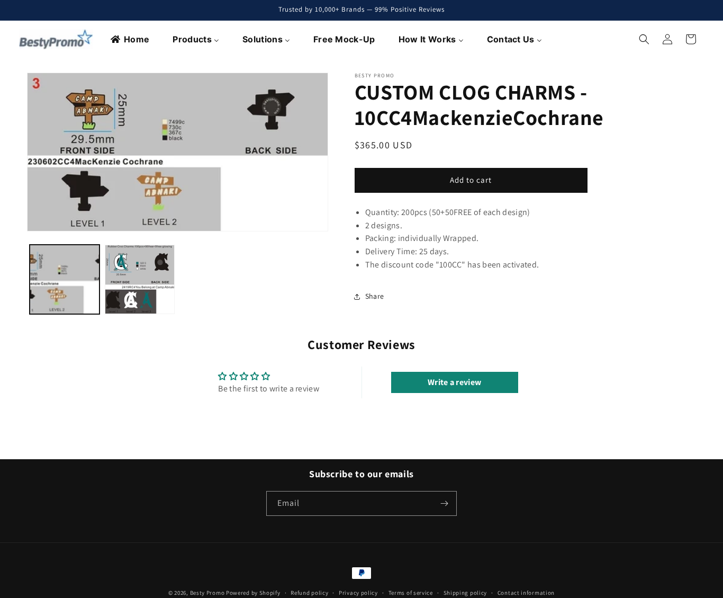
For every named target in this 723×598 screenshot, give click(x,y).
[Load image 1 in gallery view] (65, 280)
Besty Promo (207, 592)
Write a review (454, 382)
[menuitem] (130, 39)
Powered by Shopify (253, 592)
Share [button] (374, 296)
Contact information (526, 592)
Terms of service (410, 592)
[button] (644, 39)
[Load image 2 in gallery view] (140, 280)
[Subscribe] (444, 503)
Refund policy (309, 592)
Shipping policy (465, 592)
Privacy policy (358, 592)
